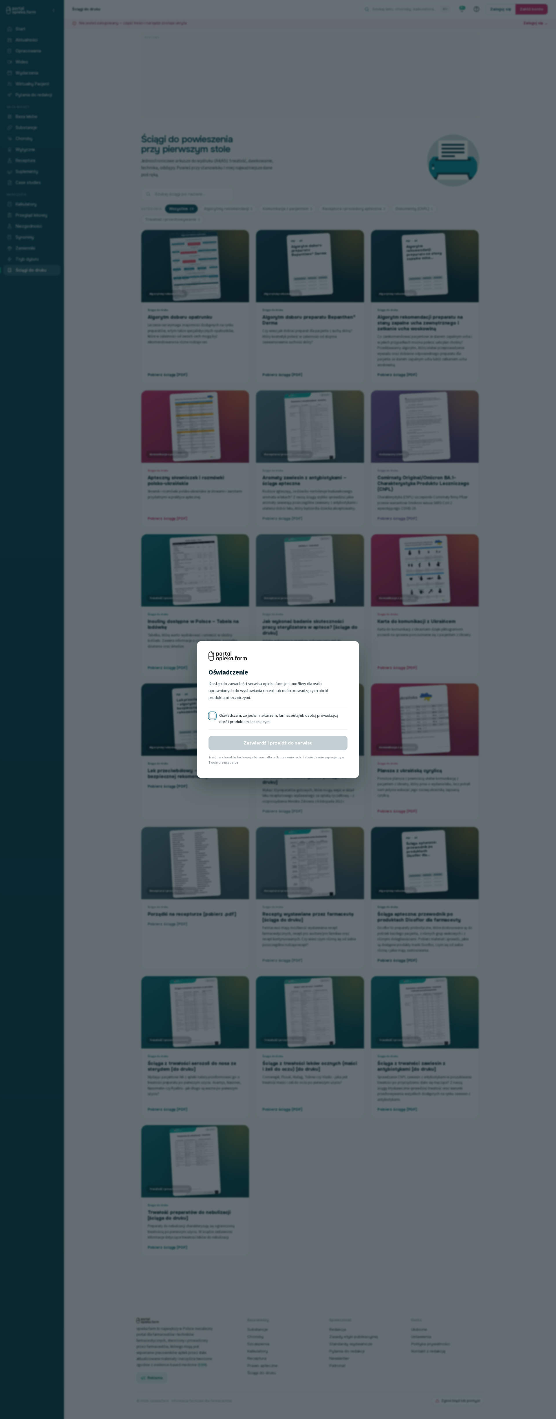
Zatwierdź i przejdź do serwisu (278, 743)
